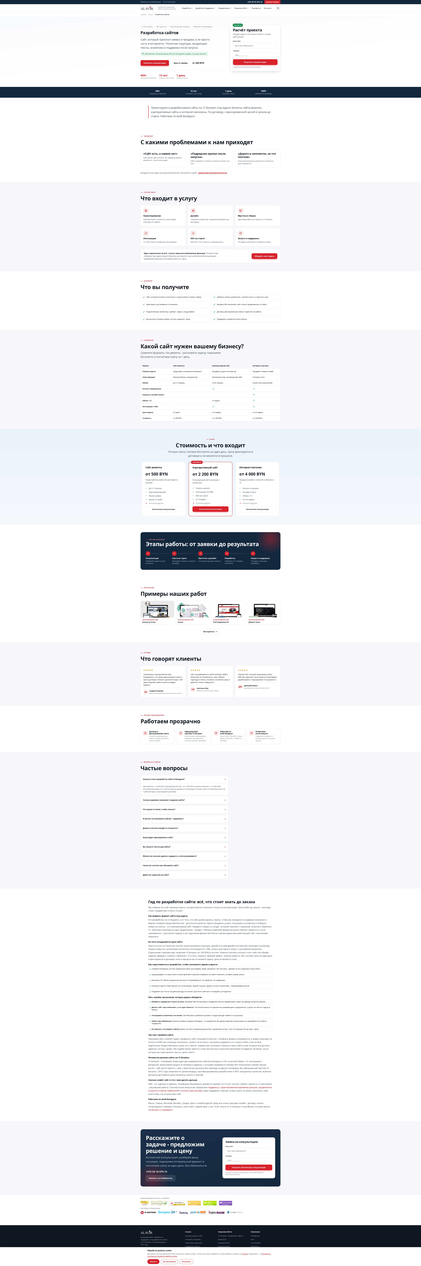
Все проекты (209, 631)
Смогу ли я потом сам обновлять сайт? (161, 865)
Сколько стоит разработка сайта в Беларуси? (164, 779)
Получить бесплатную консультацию (249, 1167)
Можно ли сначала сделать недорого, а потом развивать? (170, 856)
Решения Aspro (224, 1246)
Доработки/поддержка (205, 8)
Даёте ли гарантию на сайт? (156, 875)
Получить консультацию (155, 63)
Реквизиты (255, 1246)
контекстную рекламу (191, 1090)
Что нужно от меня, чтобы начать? (159, 809)
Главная (143, 14)
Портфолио (256, 8)
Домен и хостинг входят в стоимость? (160, 828)
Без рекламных (169, 1262)
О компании (255, 1243)
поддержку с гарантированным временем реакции (232, 1087)
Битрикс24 (222, 1239)
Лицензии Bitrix (240, 8)
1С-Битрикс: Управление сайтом (230, 1236)
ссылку (245, 1254)
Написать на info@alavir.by (160, 1178)
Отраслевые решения (193, 1243)
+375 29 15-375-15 (254, 2)
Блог (252, 1239)
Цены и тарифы (181, 63)
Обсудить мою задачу (264, 256)
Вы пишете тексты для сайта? (156, 847)
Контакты (268, 8)
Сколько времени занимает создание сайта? (164, 800)
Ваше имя (237, 41)
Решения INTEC (224, 1243)
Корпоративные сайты (194, 1236)
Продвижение (224, 8)
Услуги (150, 14)
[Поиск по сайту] (278, 8)
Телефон (236, 51)
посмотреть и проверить (160, 1110)
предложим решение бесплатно (212, 173)
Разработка (186, 8)
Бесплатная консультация (163, 509)
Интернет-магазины (193, 1239)
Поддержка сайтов (192, 1246)
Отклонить (186, 1262)
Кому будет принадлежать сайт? (158, 837)
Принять (153, 1262)
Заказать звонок (272, 2)
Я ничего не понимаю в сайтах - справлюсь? (163, 818)
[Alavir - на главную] (147, 8)
